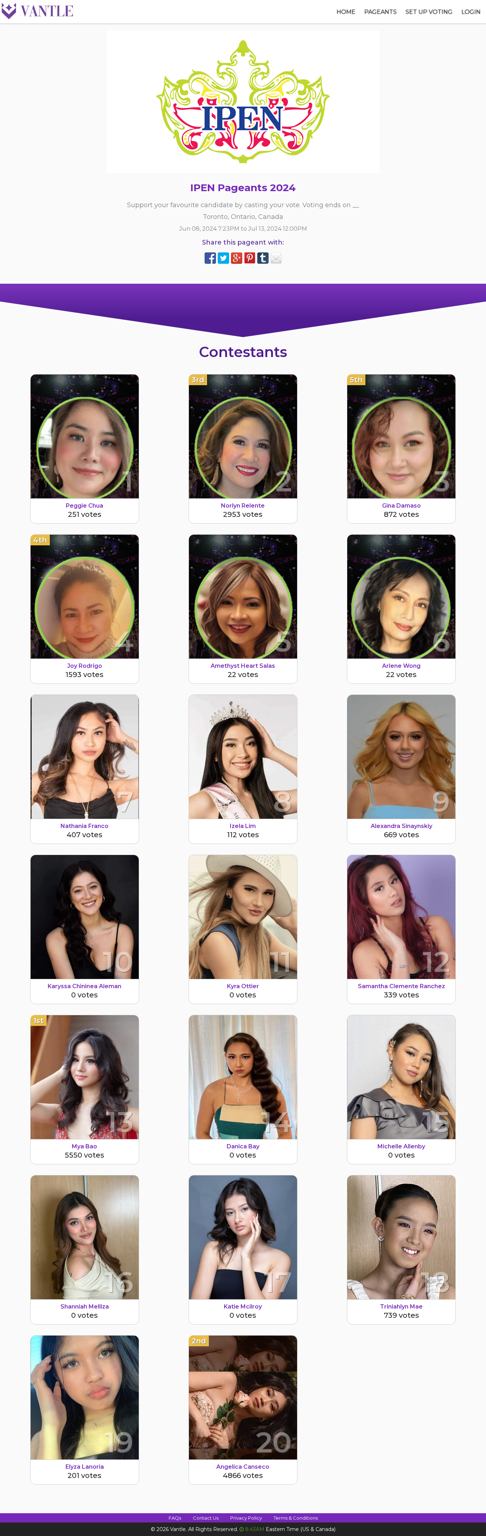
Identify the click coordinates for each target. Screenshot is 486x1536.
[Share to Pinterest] (249, 258)
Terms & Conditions (296, 1518)
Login (471, 12)
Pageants (380, 12)
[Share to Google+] (236, 258)
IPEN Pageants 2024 (243, 188)
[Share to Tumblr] (263, 258)
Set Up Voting (429, 12)
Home (346, 12)
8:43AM (255, 1529)
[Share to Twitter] (223, 258)
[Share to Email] (276, 258)
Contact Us (205, 1518)
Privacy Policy (246, 1518)
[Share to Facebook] (210, 258)
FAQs (175, 1518)
